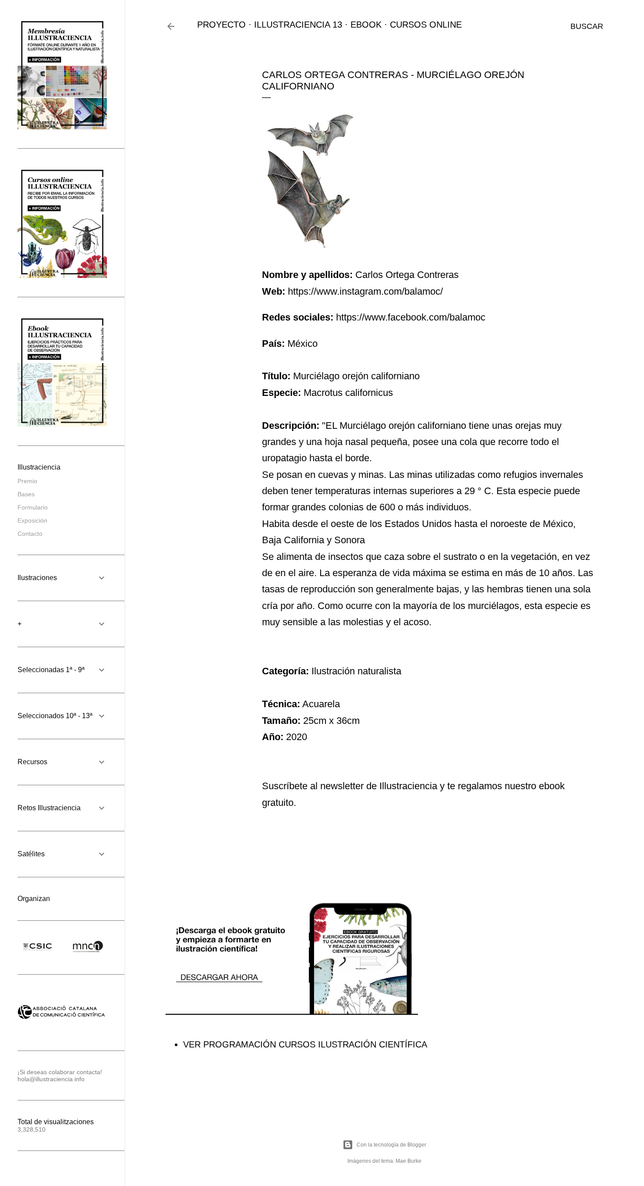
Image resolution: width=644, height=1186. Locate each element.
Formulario (33, 507)
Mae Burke (408, 1161)
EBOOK (366, 24)
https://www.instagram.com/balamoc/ (365, 291)
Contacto (30, 533)
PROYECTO (221, 24)
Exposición (32, 520)
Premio (27, 480)
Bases (26, 494)
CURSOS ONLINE (426, 24)
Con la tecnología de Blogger (391, 1145)
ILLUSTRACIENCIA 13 (298, 24)
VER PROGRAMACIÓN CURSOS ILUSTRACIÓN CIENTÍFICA (305, 1044)
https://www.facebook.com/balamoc (410, 317)
